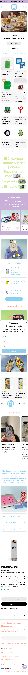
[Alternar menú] (1, 7)
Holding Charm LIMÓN (18, 281)
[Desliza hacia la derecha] (25, 374)
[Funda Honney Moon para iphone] (7, 383)
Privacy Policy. (23, 643)
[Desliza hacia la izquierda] (21, 374)
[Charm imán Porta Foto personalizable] (20, 63)
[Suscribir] (25, 637)
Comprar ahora (14, 43)
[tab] (4, 53)
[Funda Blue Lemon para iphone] (20, 383)
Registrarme (14, 351)
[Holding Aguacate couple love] (20, 132)
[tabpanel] (14, 102)
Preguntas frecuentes (6, 656)
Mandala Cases (10, 671)
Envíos (16, 656)
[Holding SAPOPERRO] (7, 109)
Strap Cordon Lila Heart (18, 291)
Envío (12, 572)
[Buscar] (23, 7)
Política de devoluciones (7, 662)
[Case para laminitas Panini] (7, 84)
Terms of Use (16, 643)
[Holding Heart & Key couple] (20, 109)
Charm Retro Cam (20, 99)
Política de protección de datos (9, 665)
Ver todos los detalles (9, 615)
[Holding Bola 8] (7, 132)
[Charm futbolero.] (7, 63)
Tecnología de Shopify (20, 671)
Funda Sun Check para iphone (17, 269)
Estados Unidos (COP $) (9, 648)
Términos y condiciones (7, 659)
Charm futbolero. (6, 72)
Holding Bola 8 (6, 142)
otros (14, 151)
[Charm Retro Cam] (20, 86)
